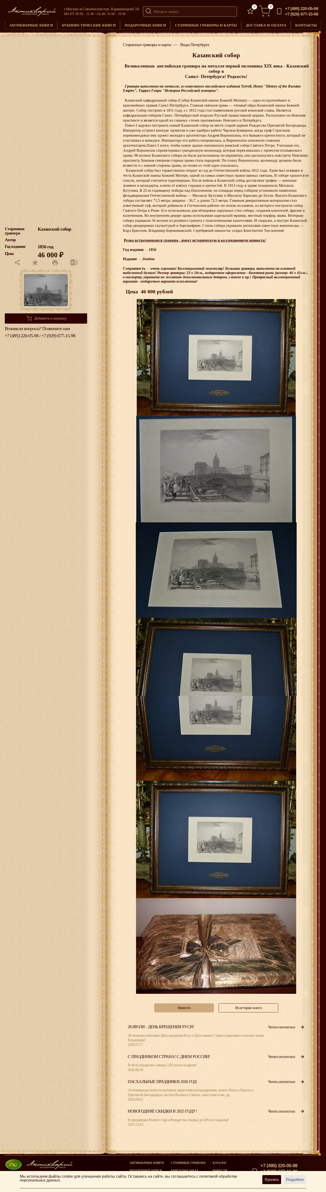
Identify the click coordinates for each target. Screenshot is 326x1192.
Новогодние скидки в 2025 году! (162, 1111)
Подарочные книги (145, 25)
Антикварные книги (31, 25)
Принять (272, 1179)
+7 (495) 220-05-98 (301, 9)
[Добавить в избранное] (34, 263)
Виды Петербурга (194, 45)
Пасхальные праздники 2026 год (162, 1081)
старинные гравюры (188, 1162)
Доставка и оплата (266, 25)
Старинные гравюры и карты (206, 25)
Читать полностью (281, 1027)
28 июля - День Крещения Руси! (161, 1026)
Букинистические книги (89, 25)
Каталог (220, 1162)
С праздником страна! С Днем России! (169, 1056)
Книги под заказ (184, 1170)
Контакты (306, 25)
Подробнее (295, 1179)
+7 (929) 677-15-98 (301, 14)
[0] (250, 11)
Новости (220, 1170)
